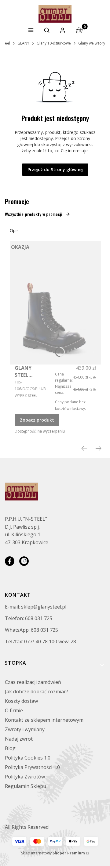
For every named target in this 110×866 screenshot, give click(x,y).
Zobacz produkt (37, 420)
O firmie (14, 710)
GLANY (23, 43)
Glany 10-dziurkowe (54, 43)
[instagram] (24, 561)
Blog (10, 748)
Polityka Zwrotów (25, 777)
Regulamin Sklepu (25, 786)
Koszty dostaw (21, 701)
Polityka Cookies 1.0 (27, 758)
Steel (6, 43)
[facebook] (9, 561)
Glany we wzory (91, 43)
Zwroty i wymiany (25, 729)
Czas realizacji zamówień (33, 682)
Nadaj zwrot (19, 739)
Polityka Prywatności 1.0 (32, 767)
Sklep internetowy (53, 853)
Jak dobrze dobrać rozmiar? (36, 691)
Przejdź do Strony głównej (55, 169)
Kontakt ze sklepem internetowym (44, 720)
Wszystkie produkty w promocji (33, 214)
